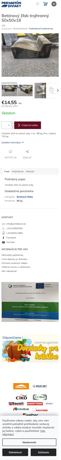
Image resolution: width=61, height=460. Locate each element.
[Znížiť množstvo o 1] (12, 127)
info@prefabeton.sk (16, 223)
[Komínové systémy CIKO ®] (21, 396)
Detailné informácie (11, 142)
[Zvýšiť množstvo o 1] (12, 123)
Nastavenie (29, 442)
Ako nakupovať (9, 271)
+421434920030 (14, 228)
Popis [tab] (7, 171)
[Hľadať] (37, 4)
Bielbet (49, 403)
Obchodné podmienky (12, 255)
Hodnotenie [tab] (18, 171)
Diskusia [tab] (30, 171)
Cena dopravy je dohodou (14, 259)
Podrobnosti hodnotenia (41, 28)
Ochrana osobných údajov (15, 263)
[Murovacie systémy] (21, 386)
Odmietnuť (15, 452)
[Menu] (54, 4)
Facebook (11, 237)
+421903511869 (14, 233)
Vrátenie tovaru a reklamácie (16, 267)
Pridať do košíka (30, 125)
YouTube (10, 242)
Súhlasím (43, 452)
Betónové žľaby (25, 196)
